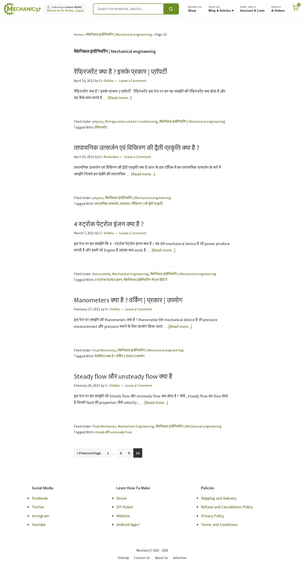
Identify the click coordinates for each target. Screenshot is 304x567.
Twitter (38, 506)
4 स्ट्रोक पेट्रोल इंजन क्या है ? (109, 224)
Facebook (40, 498)
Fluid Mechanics (104, 350)
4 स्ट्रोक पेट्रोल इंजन (108, 279)
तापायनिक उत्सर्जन (106, 203)
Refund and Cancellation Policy (227, 506)
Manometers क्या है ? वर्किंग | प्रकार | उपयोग (128, 300)
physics (97, 121)
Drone (121, 498)
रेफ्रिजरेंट (101, 127)
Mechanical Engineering (130, 274)
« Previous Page (89, 454)
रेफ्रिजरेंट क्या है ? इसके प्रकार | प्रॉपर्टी (120, 71)
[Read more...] (120, 98)
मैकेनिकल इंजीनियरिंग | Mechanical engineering (119, 34)
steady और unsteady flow (113, 432)
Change (79, 10)
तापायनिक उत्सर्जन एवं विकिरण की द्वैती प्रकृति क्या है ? (136, 147)
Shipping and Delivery (218, 498)
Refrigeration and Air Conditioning (131, 121)
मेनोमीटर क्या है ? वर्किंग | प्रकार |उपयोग (119, 356)
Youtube (38, 524)
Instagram (40, 515)
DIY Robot (124, 506)
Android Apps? (128, 524)
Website (123, 515)
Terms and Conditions (219, 524)
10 (139, 453)
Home (78, 34)
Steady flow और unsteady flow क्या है (123, 376)
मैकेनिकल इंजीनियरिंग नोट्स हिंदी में (145, 279)
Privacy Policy (212, 515)
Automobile (101, 274)
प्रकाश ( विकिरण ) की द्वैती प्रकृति (141, 203)
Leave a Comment (132, 80)
